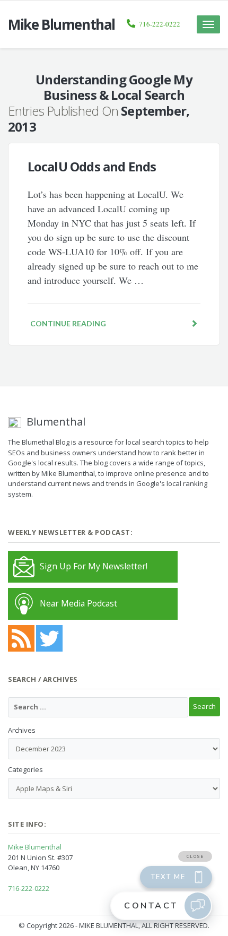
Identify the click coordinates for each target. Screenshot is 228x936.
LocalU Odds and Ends (92, 166)
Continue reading (68, 323)
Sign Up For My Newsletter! (93, 566)
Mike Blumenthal (35, 847)
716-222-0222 (159, 24)
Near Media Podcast (78, 603)
